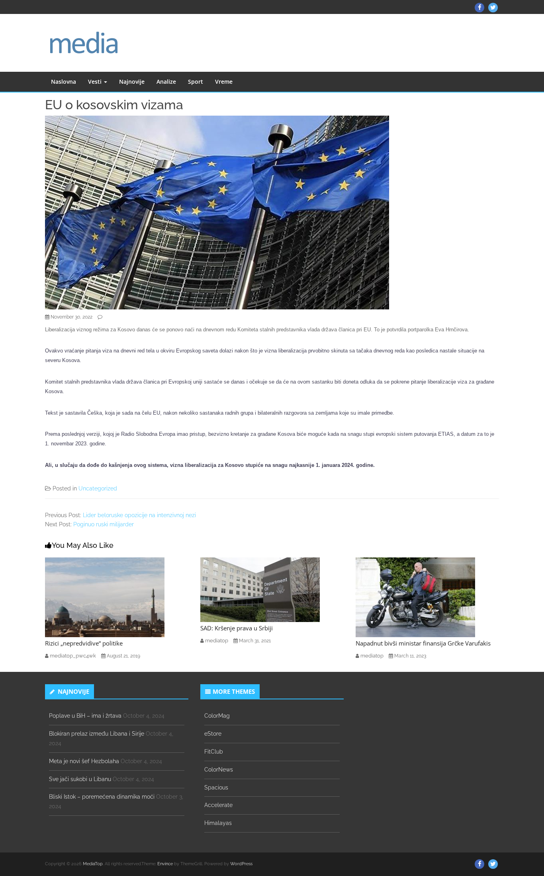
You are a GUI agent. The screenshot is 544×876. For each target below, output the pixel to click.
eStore (212, 733)
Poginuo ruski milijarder (103, 524)
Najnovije (132, 81)
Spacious (216, 787)
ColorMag (217, 716)
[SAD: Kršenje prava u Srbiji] (260, 589)
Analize (166, 81)
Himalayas (218, 823)
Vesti (95, 81)
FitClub (213, 751)
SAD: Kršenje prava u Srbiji (236, 628)
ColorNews (218, 769)
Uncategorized (97, 488)
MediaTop (93, 863)
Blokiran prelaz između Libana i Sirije (96, 733)
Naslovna (63, 81)
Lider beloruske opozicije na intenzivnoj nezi (139, 515)
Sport (195, 81)
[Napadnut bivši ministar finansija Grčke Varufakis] (415, 597)
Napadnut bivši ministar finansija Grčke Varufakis (423, 643)
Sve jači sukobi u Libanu (80, 779)
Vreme (224, 81)
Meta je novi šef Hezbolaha (84, 761)
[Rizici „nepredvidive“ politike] (104, 597)
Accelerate (218, 805)
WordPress (241, 863)
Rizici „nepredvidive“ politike (84, 643)
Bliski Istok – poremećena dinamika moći (102, 796)
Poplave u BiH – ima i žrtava (85, 716)
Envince (165, 863)
